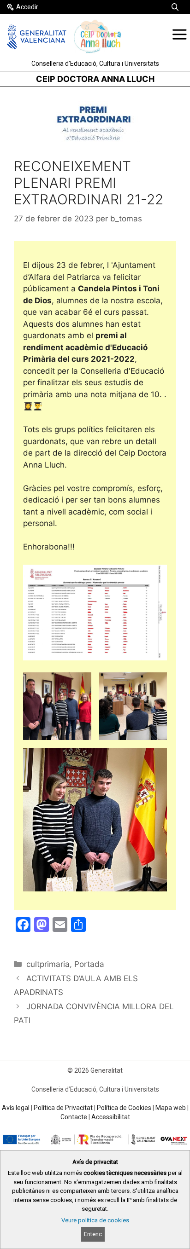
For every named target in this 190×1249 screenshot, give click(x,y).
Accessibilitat (110, 1117)
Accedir (27, 7)
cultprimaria (48, 964)
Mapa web (170, 1107)
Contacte (73, 1117)
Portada (89, 964)
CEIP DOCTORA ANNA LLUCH (95, 79)
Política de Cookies (124, 1107)
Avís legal (16, 1107)
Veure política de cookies (95, 1220)
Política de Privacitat (63, 1107)
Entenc (93, 1234)
